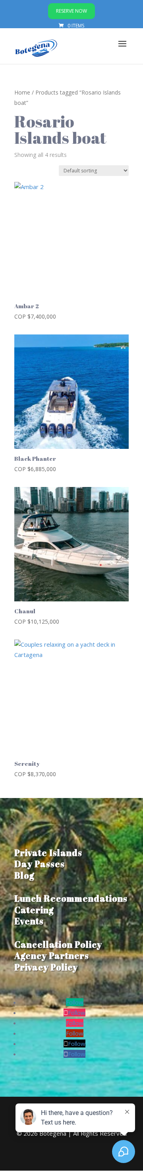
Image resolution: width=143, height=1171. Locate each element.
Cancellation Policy (58, 944)
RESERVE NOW (71, 11)
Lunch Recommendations (71, 898)
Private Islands (48, 852)
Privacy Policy (46, 967)
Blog (24, 875)
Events (29, 921)
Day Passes (39, 864)
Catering (34, 910)
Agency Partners (51, 955)
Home (22, 92)
